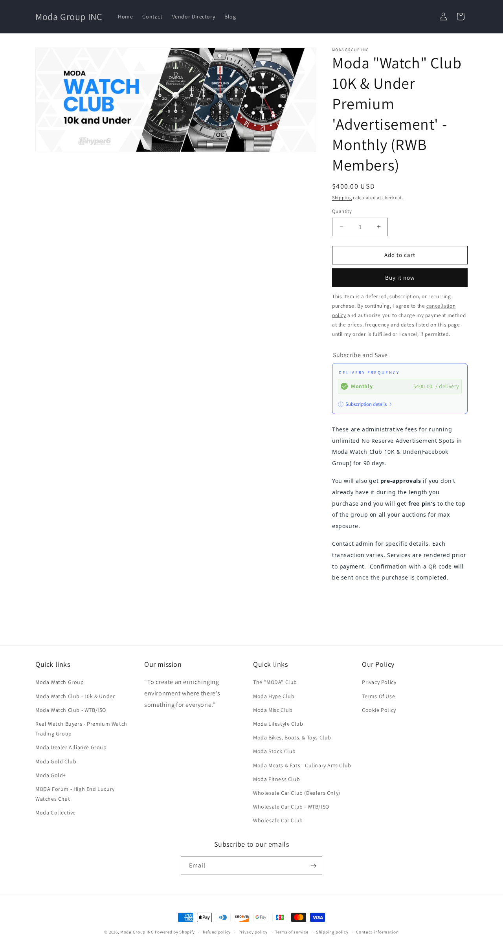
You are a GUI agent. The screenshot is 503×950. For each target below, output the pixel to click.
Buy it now (400, 277)
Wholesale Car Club (278, 820)
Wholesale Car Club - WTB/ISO (291, 806)
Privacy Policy (379, 682)
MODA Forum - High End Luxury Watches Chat (75, 793)
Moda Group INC (137, 932)
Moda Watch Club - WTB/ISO (70, 709)
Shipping (342, 197)
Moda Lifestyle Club (278, 723)
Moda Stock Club (274, 751)
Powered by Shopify (175, 932)
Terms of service (291, 932)
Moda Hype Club (273, 696)
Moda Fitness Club (276, 779)
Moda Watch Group (59, 682)
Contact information (377, 932)
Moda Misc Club (272, 709)
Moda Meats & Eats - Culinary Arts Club (302, 765)
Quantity (342, 211)
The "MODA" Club (275, 682)
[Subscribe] (313, 865)
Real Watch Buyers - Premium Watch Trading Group (81, 728)
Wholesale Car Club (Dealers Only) (296, 792)
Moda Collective (55, 812)
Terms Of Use (378, 696)
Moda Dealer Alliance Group (71, 747)
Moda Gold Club (55, 761)
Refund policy (217, 932)
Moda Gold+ (50, 775)
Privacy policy (253, 932)
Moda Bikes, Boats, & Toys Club (292, 737)
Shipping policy (332, 932)
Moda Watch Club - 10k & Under (75, 696)
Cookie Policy (379, 709)
